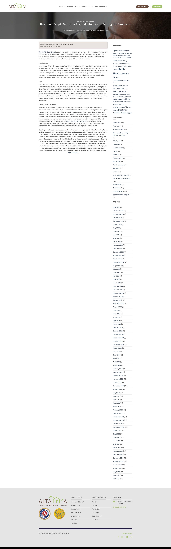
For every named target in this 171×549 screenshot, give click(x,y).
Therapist (122, 107)
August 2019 (117, 468)
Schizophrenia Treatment (120, 94)
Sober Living (117, 184)
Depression (118, 60)
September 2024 (118, 262)
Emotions (122, 64)
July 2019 (116, 472)
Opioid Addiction (117, 80)
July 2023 (116, 310)
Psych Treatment (119, 165)
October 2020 (117, 424)
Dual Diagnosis (118, 148)
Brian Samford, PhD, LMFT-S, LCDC (63, 44)
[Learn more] (118, 537)
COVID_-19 (80, 21)
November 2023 (118, 296)
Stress (127, 99)
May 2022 (116, 358)
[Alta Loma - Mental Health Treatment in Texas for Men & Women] (18, 6)
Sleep (123, 96)
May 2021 (116, 400)
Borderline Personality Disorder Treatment (120, 134)
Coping (128, 55)
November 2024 (118, 255)
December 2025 (118, 211)
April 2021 (116, 403)
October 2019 (117, 465)
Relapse (125, 86)
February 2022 (118, 369)
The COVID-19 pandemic (47, 52)
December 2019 (118, 458)
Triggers (129, 113)
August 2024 (117, 266)
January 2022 (118, 372)
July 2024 (116, 269)
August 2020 (117, 430)
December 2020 (118, 417)
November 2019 (118, 461)
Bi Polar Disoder (118, 129)
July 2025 (116, 228)
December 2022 (118, 334)
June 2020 (116, 437)
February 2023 (118, 327)
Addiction (116, 122)
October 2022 (117, 341)
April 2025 (116, 238)
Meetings (116, 155)
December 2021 (118, 375)
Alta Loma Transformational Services (95, 30)
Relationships (118, 89)
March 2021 (117, 406)
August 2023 (117, 307)
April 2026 (116, 207)
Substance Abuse (119, 101)
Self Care (119, 96)
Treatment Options (119, 113)
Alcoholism (116, 126)
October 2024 (117, 259)
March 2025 (117, 242)
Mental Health (89, 21)
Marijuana (119, 66)
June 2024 (116, 272)
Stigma (123, 99)
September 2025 (118, 221)
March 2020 (117, 448)
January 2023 (117, 331)
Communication (122, 55)
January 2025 (117, 248)
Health (115, 66)
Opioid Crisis (125, 80)
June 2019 (116, 475)
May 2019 (116, 479)
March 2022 (117, 365)
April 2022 (116, 362)
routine (126, 88)
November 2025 (118, 214)
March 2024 (117, 283)
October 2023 (117, 300)
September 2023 (118, 303)
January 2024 (118, 290)
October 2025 (117, 218)
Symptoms (116, 107)
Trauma (115, 110)
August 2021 (117, 389)
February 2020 (118, 451)
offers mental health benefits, (76, 121)
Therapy (128, 107)
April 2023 (116, 321)
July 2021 (116, 393)
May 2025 (116, 235)
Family (115, 151)
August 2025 (117, 224)
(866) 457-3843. (73, 153)
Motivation (128, 78)
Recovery (117, 85)
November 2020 (118, 420)
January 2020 (118, 454)
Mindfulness (123, 78)
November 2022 (118, 338)
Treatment (123, 110)
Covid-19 (129, 58)
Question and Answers (124, 83)
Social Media (117, 99)
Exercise (128, 63)
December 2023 (118, 293)
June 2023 (116, 314)
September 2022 (118, 345)
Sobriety (128, 97)
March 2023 (117, 324)
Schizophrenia (119, 92)
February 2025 (118, 245)
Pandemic (116, 83)
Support (122, 104)
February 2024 (118, 286)
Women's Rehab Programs (121, 195)
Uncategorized (118, 191)
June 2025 (116, 231)
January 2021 (117, 413)
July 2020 (116, 434)
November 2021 (118, 379)
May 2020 (116, 441)
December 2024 (118, 252)
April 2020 (116, 444)
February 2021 (118, 410)
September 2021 (118, 386)
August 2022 (117, 348)
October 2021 (117, 382)
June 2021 (116, 396)
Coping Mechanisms (119, 58)
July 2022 (116, 351)
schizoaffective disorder (121, 175)
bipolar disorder (119, 51)
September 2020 (118, 427)
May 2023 (116, 317)
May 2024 (116, 276)
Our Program (100, 6)
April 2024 (116, 279)
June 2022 (116, 355)
